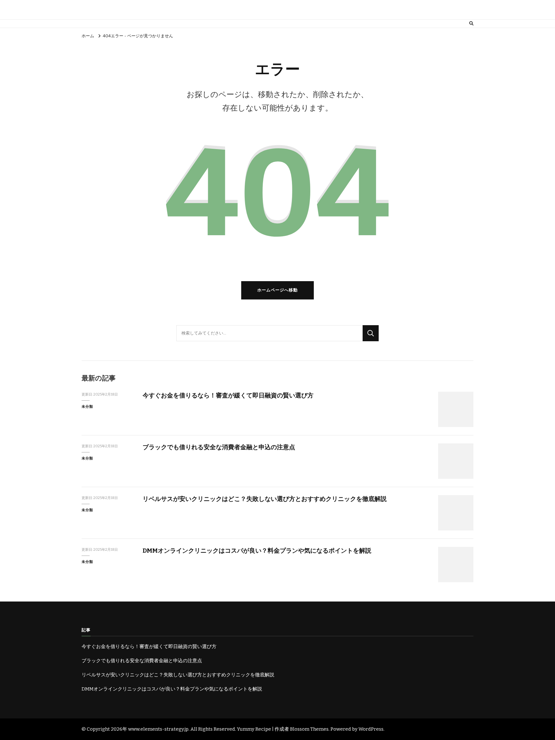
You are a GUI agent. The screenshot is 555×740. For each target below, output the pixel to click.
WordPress (370, 729)
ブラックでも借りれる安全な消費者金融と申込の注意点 (219, 447)
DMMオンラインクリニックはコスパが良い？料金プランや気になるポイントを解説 (257, 550)
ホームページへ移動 (277, 290)
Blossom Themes (309, 729)
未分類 (87, 406)
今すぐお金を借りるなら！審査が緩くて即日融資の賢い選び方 (228, 395)
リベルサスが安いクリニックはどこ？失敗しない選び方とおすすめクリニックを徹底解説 (265, 499)
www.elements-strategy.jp (158, 729)
